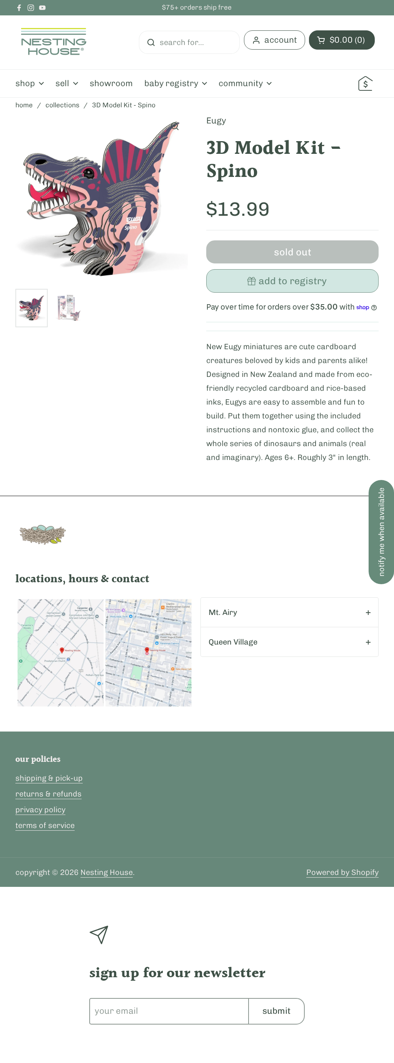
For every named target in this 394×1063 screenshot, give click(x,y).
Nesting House (106, 872)
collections (62, 105)
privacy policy (40, 809)
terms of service (45, 825)
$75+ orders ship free (197, 7)
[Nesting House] (53, 42)
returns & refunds (48, 793)
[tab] (289, 612)
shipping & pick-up (49, 778)
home (24, 105)
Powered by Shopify (342, 872)
